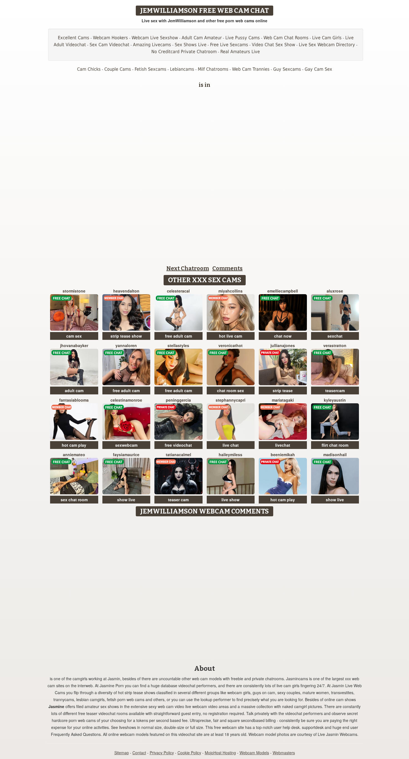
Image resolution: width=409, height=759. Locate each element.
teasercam (335, 390)
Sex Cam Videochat (109, 44)
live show (230, 499)
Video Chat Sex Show (273, 44)
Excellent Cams (73, 37)
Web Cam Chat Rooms (286, 37)
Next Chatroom (187, 268)
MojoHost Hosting (220, 752)
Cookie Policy (189, 752)
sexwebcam (126, 445)
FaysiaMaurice (126, 454)
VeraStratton (334, 345)
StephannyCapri (230, 400)
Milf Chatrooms (213, 69)
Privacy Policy (162, 752)
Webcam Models (254, 752)
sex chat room (74, 499)
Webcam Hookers (110, 37)
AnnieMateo (74, 454)
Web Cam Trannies (251, 69)
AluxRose (335, 291)
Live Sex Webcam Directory (327, 44)
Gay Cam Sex (318, 69)
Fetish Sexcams (150, 69)
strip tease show (126, 336)
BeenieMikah (283, 454)
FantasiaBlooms (74, 400)
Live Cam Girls (327, 37)
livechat (282, 445)
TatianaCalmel (178, 454)
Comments (227, 268)
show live (126, 499)
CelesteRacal (178, 291)
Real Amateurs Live (240, 51)
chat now (283, 336)
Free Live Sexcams (229, 44)
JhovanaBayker (74, 345)
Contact (139, 752)
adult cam (74, 390)
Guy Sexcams (287, 69)
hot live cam (230, 336)
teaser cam (178, 499)
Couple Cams (117, 69)
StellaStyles (178, 345)
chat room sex (230, 390)
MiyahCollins (230, 291)
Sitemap (121, 752)
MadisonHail (335, 454)
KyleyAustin (335, 400)
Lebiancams (182, 69)
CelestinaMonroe (126, 400)
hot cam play (74, 445)
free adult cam (178, 336)
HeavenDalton (126, 291)
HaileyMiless (230, 454)
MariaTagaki (283, 400)
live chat (231, 445)
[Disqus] (204, 588)
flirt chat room (335, 445)
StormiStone (74, 291)
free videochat (178, 445)
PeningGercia (178, 400)
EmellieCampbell (282, 291)
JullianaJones (282, 345)
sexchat (335, 336)
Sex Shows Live (190, 44)
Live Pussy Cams (242, 37)
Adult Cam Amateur (202, 37)
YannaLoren (126, 345)
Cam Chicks (89, 69)
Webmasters (284, 752)
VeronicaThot (230, 345)
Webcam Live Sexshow (155, 37)
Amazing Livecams (152, 44)
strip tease (283, 390)
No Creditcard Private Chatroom (184, 51)
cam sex (74, 336)
